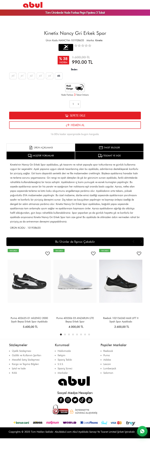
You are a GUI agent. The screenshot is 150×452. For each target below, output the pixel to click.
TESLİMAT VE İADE (111, 155)
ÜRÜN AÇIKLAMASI (43, 147)
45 (58, 75)
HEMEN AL (77, 125)
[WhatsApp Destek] (142, 431)
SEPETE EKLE (77, 115)
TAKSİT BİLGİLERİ (111, 147)
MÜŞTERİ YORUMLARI (43, 155)
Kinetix (98, 40)
